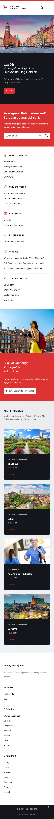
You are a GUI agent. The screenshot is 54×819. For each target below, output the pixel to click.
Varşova (12, 629)
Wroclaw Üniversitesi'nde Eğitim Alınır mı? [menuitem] (24, 258)
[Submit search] (46, 136)
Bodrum (7, 787)
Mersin (7, 772)
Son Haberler (13, 411)
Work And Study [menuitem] (12, 290)
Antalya (7, 762)
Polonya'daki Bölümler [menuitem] (14, 241)
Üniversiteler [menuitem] (17, 187)
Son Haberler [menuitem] (10, 161)
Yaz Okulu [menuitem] (9, 300)
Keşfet (9, 91)
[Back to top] (48, 807)
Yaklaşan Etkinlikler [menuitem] (13, 166)
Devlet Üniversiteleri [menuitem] (13, 198)
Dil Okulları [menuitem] (9, 285)
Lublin (11, 519)
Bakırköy (7, 721)
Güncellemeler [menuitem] (18, 155)
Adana (6, 767)
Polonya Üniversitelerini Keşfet (20, 391)
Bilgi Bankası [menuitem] (17, 235)
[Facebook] (18, 809)
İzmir (6, 740)
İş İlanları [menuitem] (8, 220)
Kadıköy (7, 730)
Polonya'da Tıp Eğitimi (20, 574)
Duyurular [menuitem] (9, 176)
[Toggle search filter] (40, 136)
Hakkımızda (9, 694)
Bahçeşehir (8, 726)
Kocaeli (7, 792)
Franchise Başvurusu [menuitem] (14, 225)
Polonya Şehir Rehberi (17, 459)
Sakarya (7, 777)
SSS (5, 699)
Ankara (7, 735)
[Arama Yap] (41, 7)
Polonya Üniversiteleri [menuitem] (14, 193)
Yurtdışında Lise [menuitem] (11, 295)
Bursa (6, 745)
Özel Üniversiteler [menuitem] (12, 203)
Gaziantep (8, 782)
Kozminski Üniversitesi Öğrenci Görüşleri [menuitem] (23, 268)
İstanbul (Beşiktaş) (12, 716)
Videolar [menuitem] (14, 252)
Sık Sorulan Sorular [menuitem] (13, 171)
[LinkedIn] (35, 809)
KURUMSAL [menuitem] (15, 214)
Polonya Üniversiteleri (18, 8)
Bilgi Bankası (13, 569)
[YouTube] (31, 809)
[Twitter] (27, 809)
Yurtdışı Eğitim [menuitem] (18, 278)
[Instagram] (22, 809)
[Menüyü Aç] (49, 7)
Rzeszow (13, 464)
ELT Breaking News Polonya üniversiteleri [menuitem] (24, 263)
